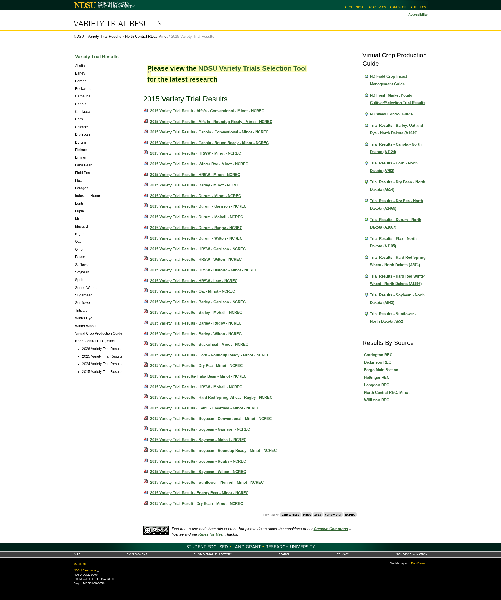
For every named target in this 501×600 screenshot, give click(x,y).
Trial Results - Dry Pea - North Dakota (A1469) (396, 205)
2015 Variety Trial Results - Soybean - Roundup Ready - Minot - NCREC (213, 450)
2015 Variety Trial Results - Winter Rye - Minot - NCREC (199, 164)
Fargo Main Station (381, 370)
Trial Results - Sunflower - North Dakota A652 (393, 318)
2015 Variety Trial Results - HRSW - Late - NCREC (193, 281)
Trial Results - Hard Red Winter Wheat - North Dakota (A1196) (397, 280)
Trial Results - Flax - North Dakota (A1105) (393, 242)
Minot (307, 514)
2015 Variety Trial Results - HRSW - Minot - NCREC (195, 175)
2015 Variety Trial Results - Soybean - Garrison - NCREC (200, 429)
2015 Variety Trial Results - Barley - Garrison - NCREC (198, 302)
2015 (317, 514)
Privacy (343, 554)
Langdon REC (376, 385)
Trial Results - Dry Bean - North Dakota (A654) (397, 186)
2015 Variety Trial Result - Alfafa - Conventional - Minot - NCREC (207, 111)
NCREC (350, 514)
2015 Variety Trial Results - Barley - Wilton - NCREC (196, 334)
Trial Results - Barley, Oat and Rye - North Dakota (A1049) (396, 129)
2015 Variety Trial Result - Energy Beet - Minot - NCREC (199, 493)
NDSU (79, 36)
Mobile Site (81, 564)
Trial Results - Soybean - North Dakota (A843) (397, 299)
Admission (398, 7)
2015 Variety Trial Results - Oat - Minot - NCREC (192, 291)
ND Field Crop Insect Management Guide (388, 80)
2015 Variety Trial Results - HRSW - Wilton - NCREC (196, 259)
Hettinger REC (376, 377)
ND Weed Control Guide (391, 114)
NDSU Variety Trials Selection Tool (252, 68)
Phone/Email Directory (213, 554)
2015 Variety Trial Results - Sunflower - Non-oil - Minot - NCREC (207, 482)
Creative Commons (331, 529)
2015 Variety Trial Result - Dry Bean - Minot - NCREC (196, 503)
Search (285, 554)
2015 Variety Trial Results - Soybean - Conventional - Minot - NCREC (211, 418)
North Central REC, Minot (146, 36)
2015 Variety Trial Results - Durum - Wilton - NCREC (196, 238)
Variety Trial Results (118, 23)
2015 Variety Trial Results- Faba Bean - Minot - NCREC (198, 376)
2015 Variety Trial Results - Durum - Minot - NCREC (195, 196)
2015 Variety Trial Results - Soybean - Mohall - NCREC (198, 440)
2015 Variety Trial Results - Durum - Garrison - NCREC (198, 206)
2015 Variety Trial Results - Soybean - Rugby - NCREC (198, 461)
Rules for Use (210, 534)
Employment (137, 554)
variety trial (333, 514)
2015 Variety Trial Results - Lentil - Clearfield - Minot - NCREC (204, 408)
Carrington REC (378, 355)
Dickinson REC (377, 362)
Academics (377, 7)
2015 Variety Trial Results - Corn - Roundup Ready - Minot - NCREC (210, 355)
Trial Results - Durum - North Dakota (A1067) (395, 223)
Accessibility (418, 14)
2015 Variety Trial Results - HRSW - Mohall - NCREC (196, 387)
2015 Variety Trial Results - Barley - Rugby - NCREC (196, 323)
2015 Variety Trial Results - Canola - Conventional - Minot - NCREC (209, 132)
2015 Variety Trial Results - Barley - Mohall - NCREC (196, 312)
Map (77, 554)
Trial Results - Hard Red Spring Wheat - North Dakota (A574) (398, 261)
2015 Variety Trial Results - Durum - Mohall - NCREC (196, 217)
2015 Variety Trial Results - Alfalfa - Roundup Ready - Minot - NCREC (211, 121)
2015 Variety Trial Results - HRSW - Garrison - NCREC (198, 249)
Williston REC (376, 400)
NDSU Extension (85, 570)
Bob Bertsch (419, 563)
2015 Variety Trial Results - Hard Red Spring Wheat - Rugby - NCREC (211, 397)
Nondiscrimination (412, 554)
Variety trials (290, 514)
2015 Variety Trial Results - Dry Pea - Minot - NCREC (196, 365)
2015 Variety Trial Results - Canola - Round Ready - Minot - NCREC (209, 143)
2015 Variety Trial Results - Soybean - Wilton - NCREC (198, 472)
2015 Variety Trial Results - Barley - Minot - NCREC (195, 185)
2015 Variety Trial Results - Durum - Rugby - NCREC (196, 228)
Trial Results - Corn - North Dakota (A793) (394, 167)
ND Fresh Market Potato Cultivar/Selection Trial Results (397, 99)
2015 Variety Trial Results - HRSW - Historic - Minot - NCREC (203, 270)
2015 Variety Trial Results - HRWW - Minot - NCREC (195, 153)
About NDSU (354, 7)
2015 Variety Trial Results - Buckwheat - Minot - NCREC (199, 344)
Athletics (418, 7)
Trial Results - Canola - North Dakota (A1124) (396, 148)
